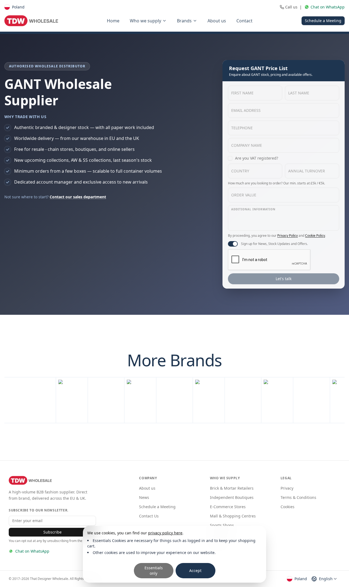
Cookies (287, 506)
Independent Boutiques (232, 497)
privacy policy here (165, 532)
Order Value (243, 194)
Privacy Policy (287, 235)
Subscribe (52, 532)
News (144, 497)
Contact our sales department (78, 196)
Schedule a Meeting (323, 20)
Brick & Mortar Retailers (232, 488)
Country (240, 170)
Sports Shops (222, 525)
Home (113, 21)
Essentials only (154, 570)
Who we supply (145, 21)
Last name (298, 92)
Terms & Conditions (298, 497)
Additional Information (253, 209)
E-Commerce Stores (228, 506)
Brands (184, 21)
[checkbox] (230, 158)
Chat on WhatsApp (32, 551)
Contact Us (149, 516)
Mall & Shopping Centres (233, 516)
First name (242, 92)
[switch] (233, 244)
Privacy (287, 488)
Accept (195, 570)
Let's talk (283, 278)
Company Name (246, 145)
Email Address (246, 110)
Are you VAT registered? (256, 158)
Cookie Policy (315, 235)
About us (216, 21)
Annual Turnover (306, 170)
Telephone (242, 127)
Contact (244, 21)
